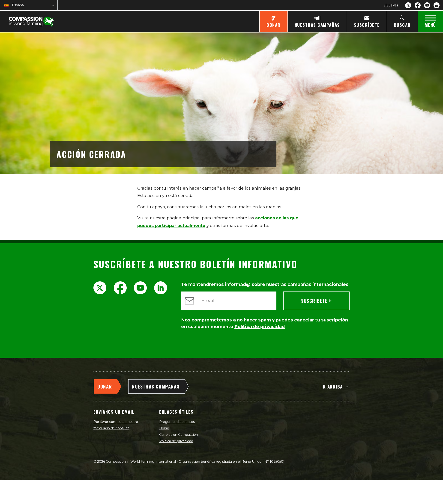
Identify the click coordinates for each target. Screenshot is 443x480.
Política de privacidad (176, 441)
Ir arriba (332, 386)
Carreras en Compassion (178, 435)
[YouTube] (427, 5)
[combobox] (12, 5)
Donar (164, 428)
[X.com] (408, 5)
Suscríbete (314, 300)
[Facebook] (418, 5)
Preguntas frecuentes (177, 422)
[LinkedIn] (437, 5)
